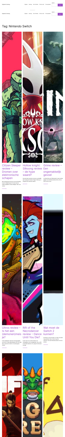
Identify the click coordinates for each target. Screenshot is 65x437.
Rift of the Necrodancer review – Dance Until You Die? (32, 332)
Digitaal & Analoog (6, 4)
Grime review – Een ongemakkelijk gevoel (52, 170)
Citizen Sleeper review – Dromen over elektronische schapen (11, 172)
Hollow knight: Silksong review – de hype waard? (32, 170)
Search (53, 2)
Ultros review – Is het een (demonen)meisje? (11, 332)
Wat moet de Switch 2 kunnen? (51, 331)
